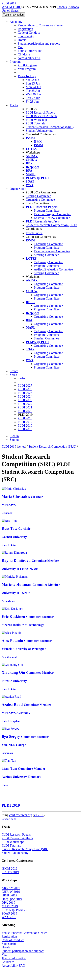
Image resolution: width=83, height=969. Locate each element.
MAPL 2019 (10, 906)
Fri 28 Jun (32, 101)
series (21, 446)
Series (21, 378)
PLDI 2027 (25, 385)
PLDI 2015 (25, 429)
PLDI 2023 (25, 400)
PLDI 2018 (25, 418)
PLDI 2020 (25, 411)
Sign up (15, 439)
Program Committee (46, 210)
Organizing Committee (40, 199)
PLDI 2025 (25, 393)
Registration (25, 29)
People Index (34, 233)
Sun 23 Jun (33, 83)
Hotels (22, 40)
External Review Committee (52, 217)
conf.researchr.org (20, 815)
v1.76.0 (39, 815)
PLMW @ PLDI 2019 (16, 910)
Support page (9, 818)
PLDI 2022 (25, 403)
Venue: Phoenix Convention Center (40, 25)
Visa (20, 47)
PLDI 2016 (25, 425)
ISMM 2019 (9, 868)
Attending (16, 21)
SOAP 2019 (9, 913)
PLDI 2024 (25, 396)
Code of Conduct (29, 32)
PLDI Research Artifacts (41, 116)
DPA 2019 (8, 902)
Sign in (14, 436)
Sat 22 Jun (32, 79)
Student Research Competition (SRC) (50, 127)
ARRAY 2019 (11, 888)
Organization (18, 188)
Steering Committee (38, 196)
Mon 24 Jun (33, 87)
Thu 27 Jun (33, 98)
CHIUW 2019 (11, 891)
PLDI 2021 (25, 407)
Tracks (14, 105)
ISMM (38, 141)
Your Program (27, 69)
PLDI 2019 (9, 446)
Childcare (24, 54)
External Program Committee (52, 214)
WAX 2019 (9, 917)
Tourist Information (30, 50)
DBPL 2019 (9, 895)
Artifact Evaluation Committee (53, 269)
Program (15, 61)
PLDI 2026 (25, 389)
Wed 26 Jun (33, 94)
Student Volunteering (39, 130)
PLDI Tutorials (35, 123)
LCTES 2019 (10, 872)
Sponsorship (25, 36)
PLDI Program (27, 65)
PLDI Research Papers (40, 112)
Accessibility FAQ (29, 58)
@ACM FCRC (11, 7)
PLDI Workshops (37, 119)
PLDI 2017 (25, 422)
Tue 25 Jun (33, 90)
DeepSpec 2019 (12, 899)
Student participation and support (39, 43)
